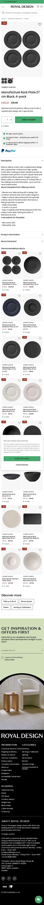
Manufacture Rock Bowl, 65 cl (29, 495)
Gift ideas (5, 796)
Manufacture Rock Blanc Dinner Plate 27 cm (30, 410)
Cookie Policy (6, 770)
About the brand (8, 241)
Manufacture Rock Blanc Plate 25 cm (8, 537)
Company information (10, 764)
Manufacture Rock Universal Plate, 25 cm (31, 283)
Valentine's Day (7, 790)
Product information (10, 234)
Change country (8, 834)
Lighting (25, 755)
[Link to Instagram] (14, 878)
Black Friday (6, 805)
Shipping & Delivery (9, 752)
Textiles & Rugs (28, 764)
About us (5, 767)
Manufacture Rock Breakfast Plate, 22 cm (10, 326)
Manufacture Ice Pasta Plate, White (10, 579)
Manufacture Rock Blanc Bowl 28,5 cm (30, 579)
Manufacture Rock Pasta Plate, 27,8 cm (30, 326)
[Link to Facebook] (9, 878)
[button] (38, 6)
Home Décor (27, 758)
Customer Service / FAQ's (11, 749)
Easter (3, 793)
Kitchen (25, 761)
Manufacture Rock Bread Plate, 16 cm (29, 368)
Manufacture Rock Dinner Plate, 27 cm (9, 368)
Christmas (5, 811)
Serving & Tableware (30, 752)
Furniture (25, 749)
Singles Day (5, 802)
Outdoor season (7, 799)
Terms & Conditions (9, 758)
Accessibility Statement (10, 776)
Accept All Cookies (22, 459)
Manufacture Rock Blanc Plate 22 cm (8, 410)
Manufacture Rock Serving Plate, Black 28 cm (31, 537)
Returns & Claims (8, 755)
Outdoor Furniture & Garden (30, 768)
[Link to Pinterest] (3, 878)
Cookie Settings (22, 465)
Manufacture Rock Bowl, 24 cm (8, 495)
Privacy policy (6, 761)
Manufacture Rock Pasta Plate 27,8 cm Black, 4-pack (9, 283)
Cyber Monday (7, 808)
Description (6, 160)
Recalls (4, 779)
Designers (5, 773)
